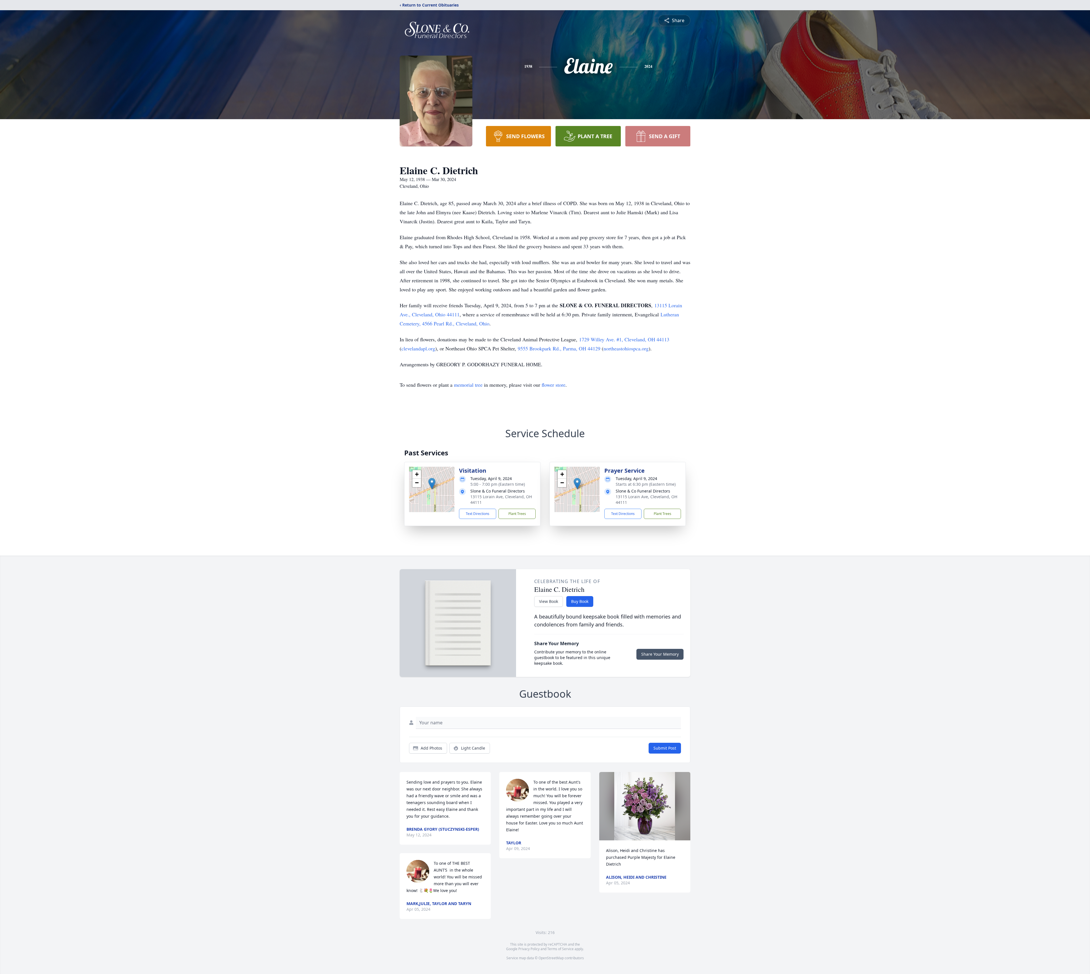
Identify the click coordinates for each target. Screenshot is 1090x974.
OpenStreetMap (551, 958)
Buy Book (579, 601)
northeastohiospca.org (626, 348)
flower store (553, 384)
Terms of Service (560, 948)
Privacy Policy (529, 948)
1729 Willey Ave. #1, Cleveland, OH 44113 (624, 339)
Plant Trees (517, 513)
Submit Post (664, 748)
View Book (548, 601)
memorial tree (468, 384)
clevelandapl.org (418, 348)
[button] (431, 483)
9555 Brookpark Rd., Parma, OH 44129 (559, 348)
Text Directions (477, 513)
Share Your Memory (660, 654)
